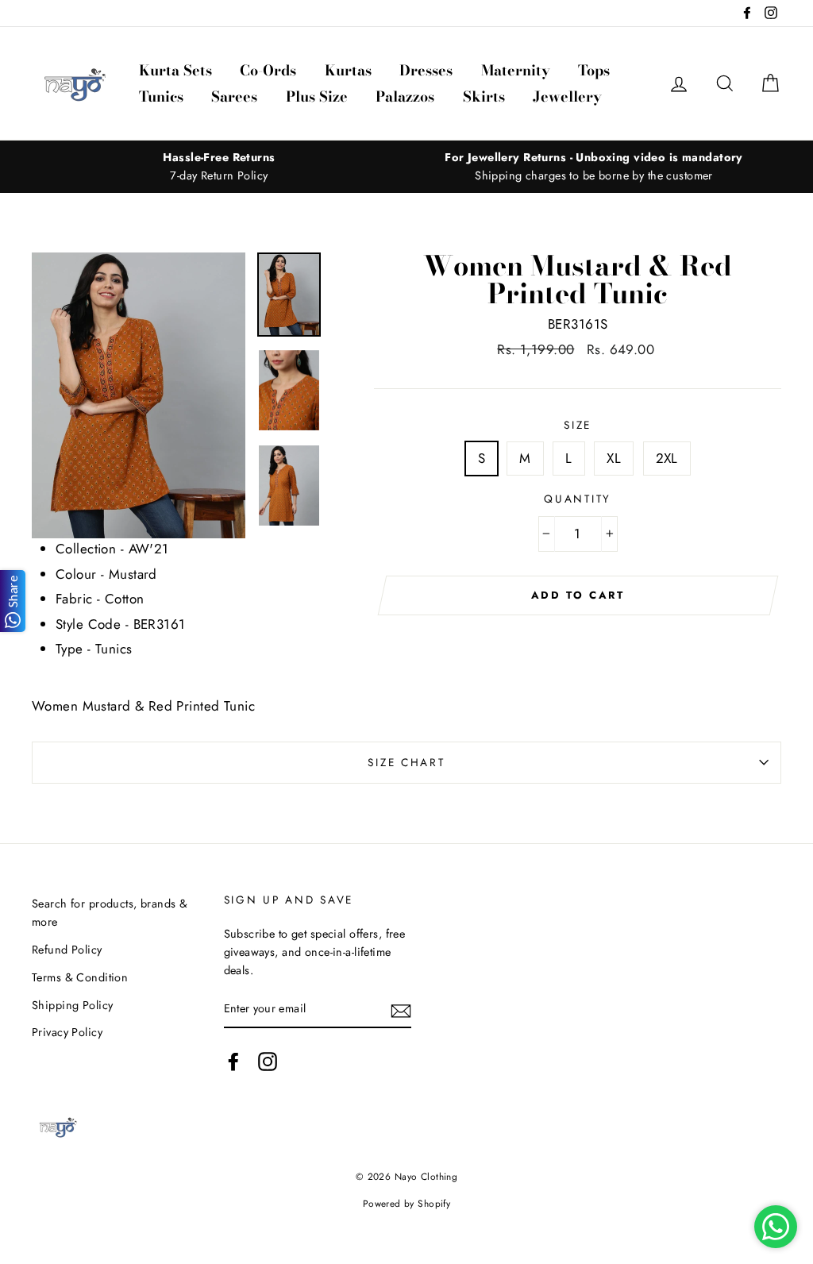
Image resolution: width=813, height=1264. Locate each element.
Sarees (234, 96)
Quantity (577, 499)
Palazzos (405, 96)
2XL (667, 458)
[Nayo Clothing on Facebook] (233, 1062)
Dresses (426, 70)
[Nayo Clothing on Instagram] (267, 1062)
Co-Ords (268, 70)
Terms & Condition (80, 977)
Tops (594, 70)
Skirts (484, 96)
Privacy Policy (67, 1032)
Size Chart (406, 762)
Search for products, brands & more (109, 913)
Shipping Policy (72, 1005)
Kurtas (348, 70)
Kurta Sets (175, 70)
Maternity (515, 70)
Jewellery (567, 96)
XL (614, 458)
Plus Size (317, 96)
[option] (219, 166)
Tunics (161, 96)
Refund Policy (67, 950)
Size (577, 425)
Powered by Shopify (407, 1203)
